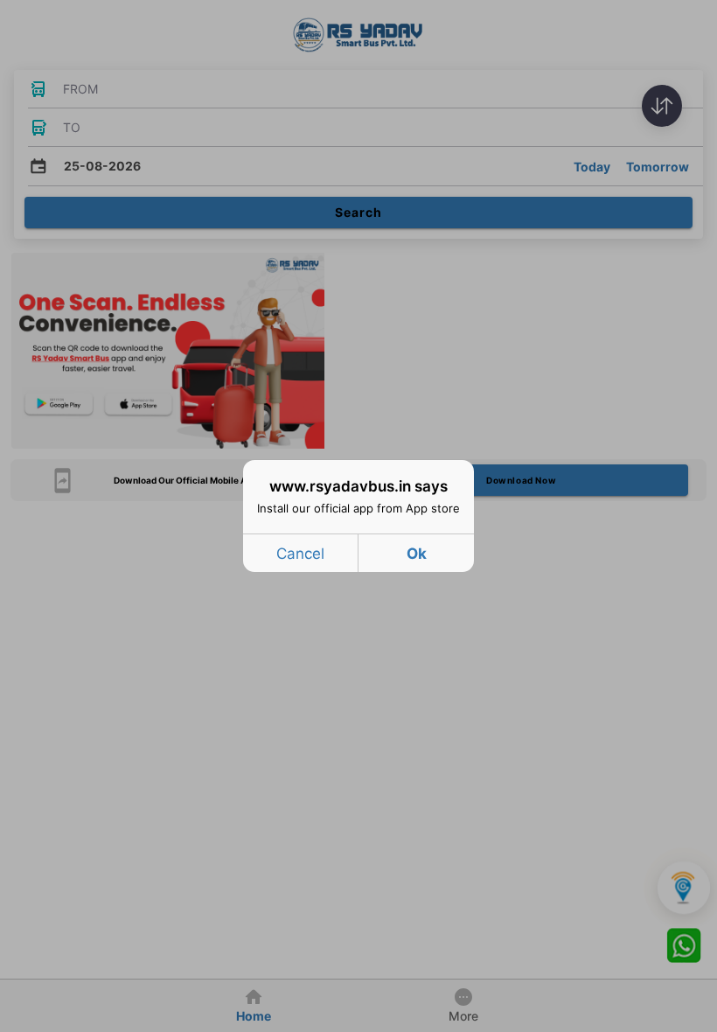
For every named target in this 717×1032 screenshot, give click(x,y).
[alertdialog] (358, 516)
